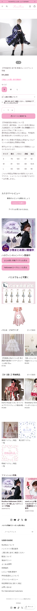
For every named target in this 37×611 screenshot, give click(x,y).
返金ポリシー (7, 560)
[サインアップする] (32, 532)
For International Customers (12, 591)
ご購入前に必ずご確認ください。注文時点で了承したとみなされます (19, 102)
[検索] (7, 6)
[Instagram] (11, 520)
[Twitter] (22, 520)
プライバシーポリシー (10, 579)
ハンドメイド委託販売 (10, 549)
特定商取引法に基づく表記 (11, 583)
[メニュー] (2, 6)
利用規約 (5, 568)
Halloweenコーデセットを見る (15, 267)
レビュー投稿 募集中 (9, 572)
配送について (7, 556)
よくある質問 (7, 564)
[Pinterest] (25, 520)
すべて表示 (31, 330)
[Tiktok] (18, 520)
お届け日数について (11, 97)
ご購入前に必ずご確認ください (13, 553)
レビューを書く (18, 203)
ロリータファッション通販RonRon (21, 599)
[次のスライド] (33, 350)
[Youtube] (15, 520)
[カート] (34, 6)
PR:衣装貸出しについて (10, 576)
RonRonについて (8, 545)
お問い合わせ (7, 587)
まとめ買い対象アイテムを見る (15, 260)
